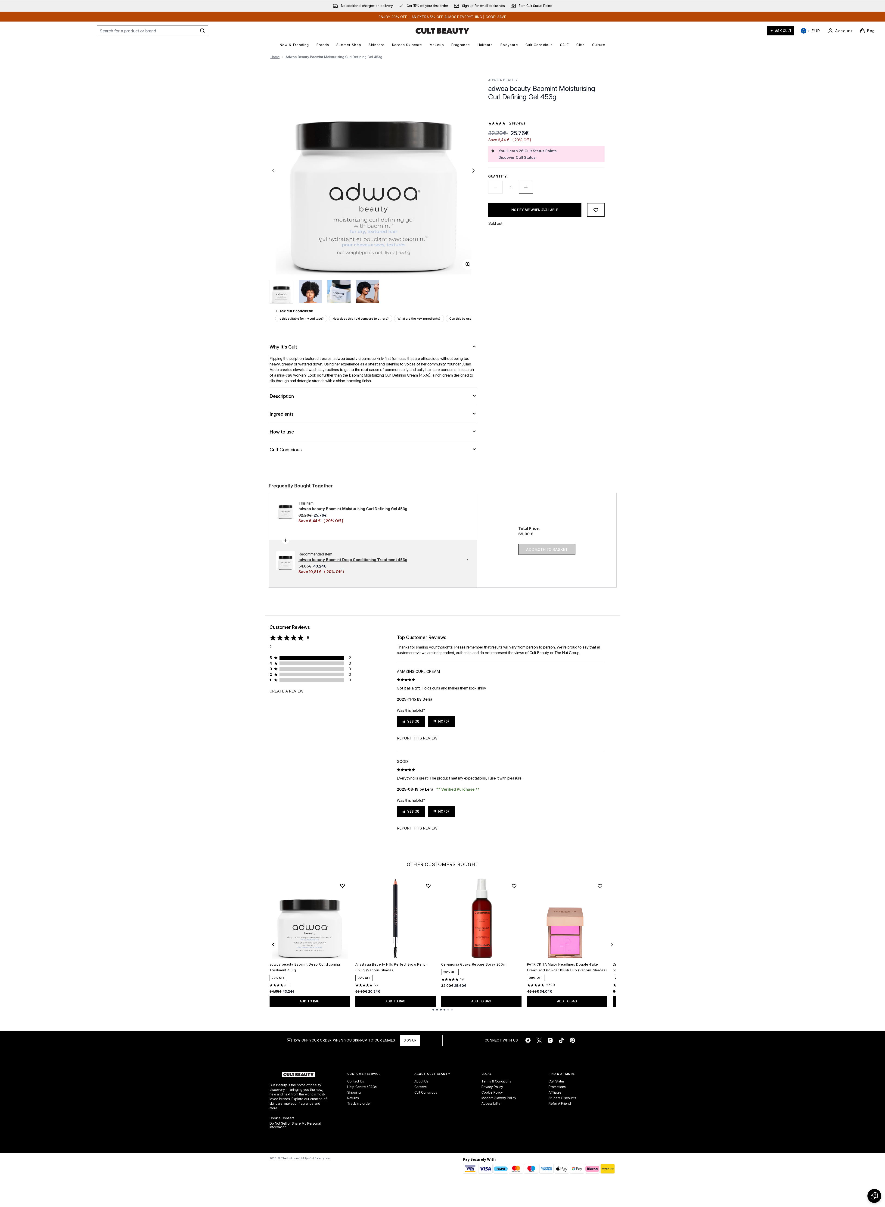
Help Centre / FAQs (362, 1087)
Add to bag (310, 1001)
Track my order (359, 1103)
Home (275, 57)
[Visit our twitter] (539, 1040)
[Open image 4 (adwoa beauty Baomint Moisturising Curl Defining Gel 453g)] (367, 291)
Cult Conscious (425, 1092)
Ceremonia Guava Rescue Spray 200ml (474, 964)
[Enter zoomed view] (467, 264)
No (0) (443, 721)
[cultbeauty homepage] (442, 30)
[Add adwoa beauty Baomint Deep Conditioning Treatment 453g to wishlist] (342, 885)
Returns (353, 1098)
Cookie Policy (492, 1092)
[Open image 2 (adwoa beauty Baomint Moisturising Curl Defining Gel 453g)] (310, 291)
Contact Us (355, 1081)
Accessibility (490, 1103)
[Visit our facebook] (528, 1040)
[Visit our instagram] (550, 1040)
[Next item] (612, 944)
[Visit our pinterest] (572, 1040)
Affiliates (555, 1092)
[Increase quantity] (526, 187)
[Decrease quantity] (495, 187)
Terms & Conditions (496, 1081)
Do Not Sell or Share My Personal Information (295, 1125)
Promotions (557, 1087)
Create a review (287, 691)
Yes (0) (413, 721)
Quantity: (498, 176)
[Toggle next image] (473, 170)
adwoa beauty (503, 80)
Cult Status (557, 1081)
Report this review (417, 738)
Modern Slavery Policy (498, 1098)
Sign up (410, 1040)
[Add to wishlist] (596, 210)
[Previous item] (273, 944)
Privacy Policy (492, 1087)
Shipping (354, 1092)
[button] (546, 112)
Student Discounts (562, 1098)
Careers (420, 1087)
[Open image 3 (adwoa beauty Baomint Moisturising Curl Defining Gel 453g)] (339, 291)
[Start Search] (202, 31)
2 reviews (517, 123)
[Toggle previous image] (273, 170)
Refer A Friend (560, 1103)
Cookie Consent (282, 1118)
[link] (840, 30)
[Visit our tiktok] (561, 1040)
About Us (421, 1081)
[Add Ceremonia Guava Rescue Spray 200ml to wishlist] (514, 885)
